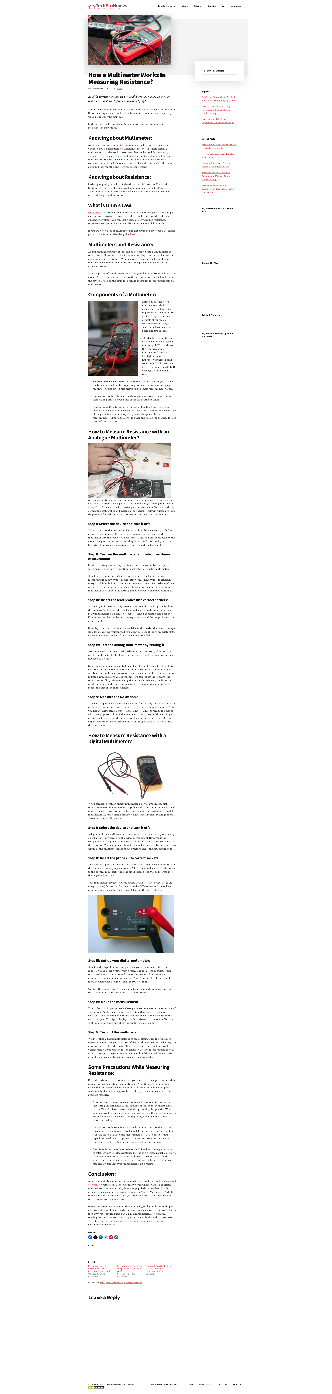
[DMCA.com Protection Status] (96, 1388)
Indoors (127, 1283)
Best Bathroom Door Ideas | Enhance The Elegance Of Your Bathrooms (218, 189)
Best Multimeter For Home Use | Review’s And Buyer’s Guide (130, 1268)
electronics (125, 167)
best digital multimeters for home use (122, 1221)
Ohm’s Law (94, 212)
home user (165, 1181)
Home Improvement (114, 1283)
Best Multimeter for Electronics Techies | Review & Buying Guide (99, 1268)
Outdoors (137, 1283)
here (132, 234)
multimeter (122, 145)
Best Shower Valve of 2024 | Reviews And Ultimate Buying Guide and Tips (217, 110)
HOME (102, 1283)
